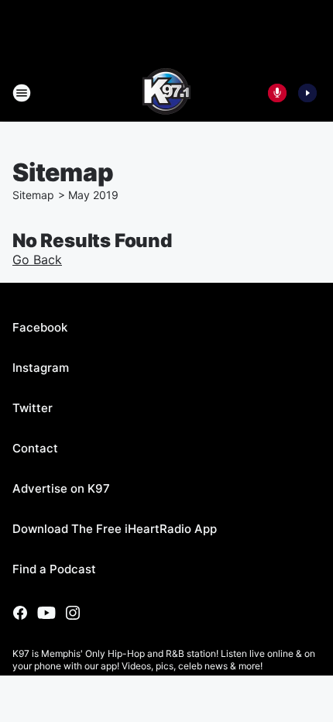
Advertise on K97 (61, 488)
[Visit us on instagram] (73, 612)
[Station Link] (166, 93)
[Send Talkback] (277, 93)
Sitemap (33, 194)
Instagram (40, 367)
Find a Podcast (54, 569)
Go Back (37, 259)
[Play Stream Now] (307, 93)
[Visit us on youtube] (46, 612)
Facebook (39, 327)
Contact (35, 448)
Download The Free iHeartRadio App (114, 528)
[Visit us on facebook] (20, 612)
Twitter (32, 408)
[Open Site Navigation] (21, 93)
